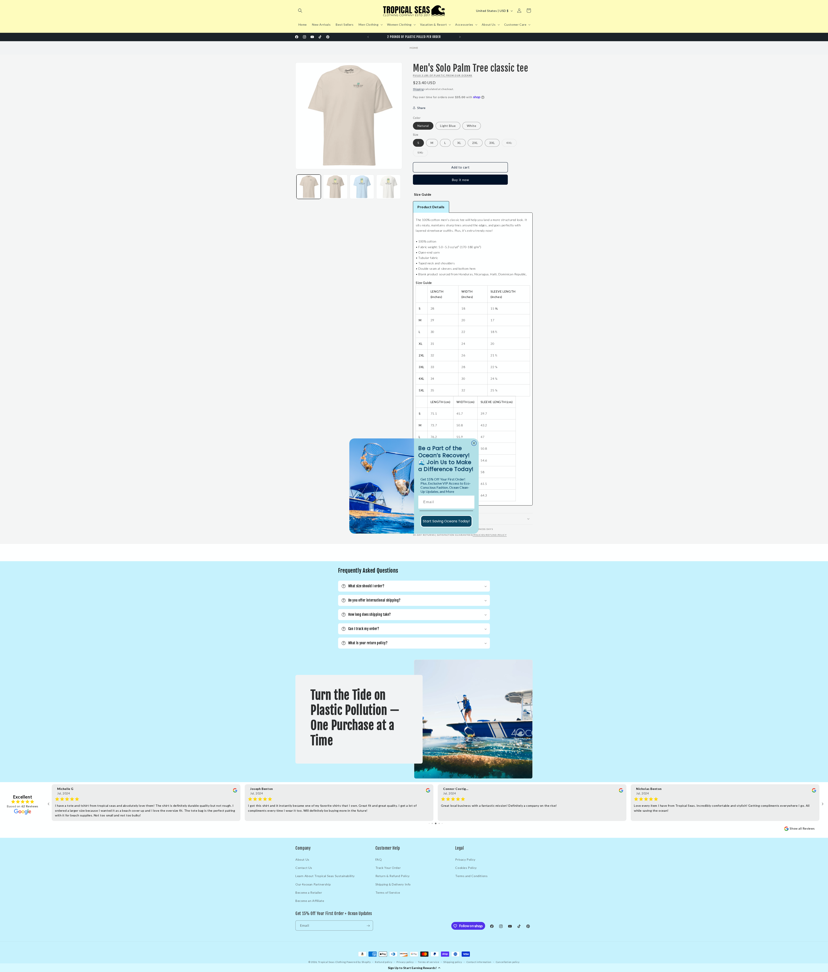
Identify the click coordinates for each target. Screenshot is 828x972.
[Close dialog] (474, 443)
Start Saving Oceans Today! (446, 520)
